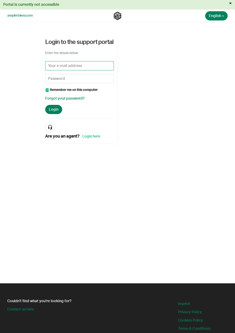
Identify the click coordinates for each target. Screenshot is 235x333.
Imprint (184, 304)
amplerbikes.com (20, 15)
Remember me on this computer (74, 90)
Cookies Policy (190, 320)
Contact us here (20, 309)
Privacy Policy (190, 312)
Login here (91, 136)
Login (54, 109)
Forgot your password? (64, 98)
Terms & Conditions (194, 328)
